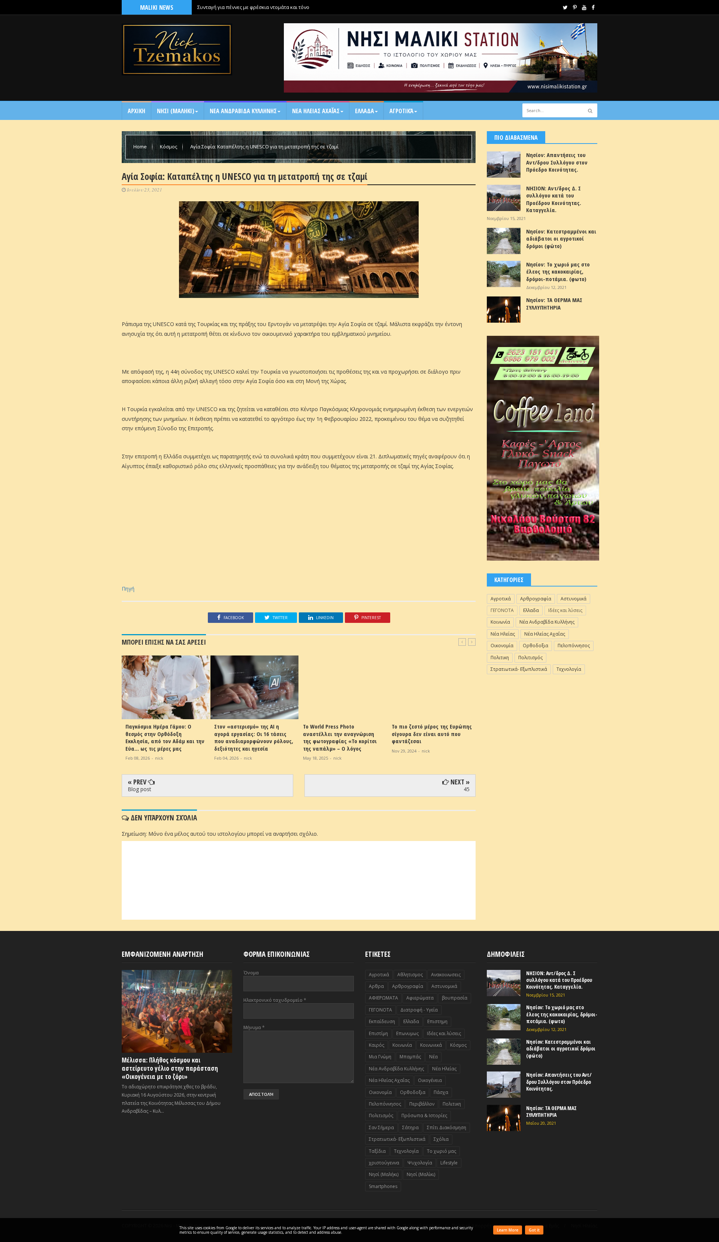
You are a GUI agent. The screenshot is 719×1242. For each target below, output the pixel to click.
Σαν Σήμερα (381, 1127)
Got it (534, 1230)
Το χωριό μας (441, 1151)
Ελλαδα (364, 111)
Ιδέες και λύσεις (565, 610)
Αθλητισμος (410, 974)
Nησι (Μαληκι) (175, 111)
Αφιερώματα (420, 998)
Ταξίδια (377, 1151)
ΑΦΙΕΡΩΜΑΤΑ (383, 998)
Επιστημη (437, 1021)
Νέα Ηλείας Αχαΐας (544, 634)
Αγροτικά (401, 111)
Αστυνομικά (573, 599)
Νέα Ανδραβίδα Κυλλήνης (546, 622)
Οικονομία (502, 645)
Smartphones (383, 1186)
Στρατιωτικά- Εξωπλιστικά (519, 669)
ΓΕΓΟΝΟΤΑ (502, 610)
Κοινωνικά (431, 1045)
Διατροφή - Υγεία (419, 1010)
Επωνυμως (407, 1033)
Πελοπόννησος (574, 645)
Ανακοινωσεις (446, 974)
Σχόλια (441, 1139)
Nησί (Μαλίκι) (421, 1174)
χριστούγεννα (384, 1163)
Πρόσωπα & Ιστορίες (424, 1115)
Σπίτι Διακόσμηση (446, 1127)
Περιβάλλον (421, 1104)
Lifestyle (449, 1163)
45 (467, 789)
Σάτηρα (410, 1127)
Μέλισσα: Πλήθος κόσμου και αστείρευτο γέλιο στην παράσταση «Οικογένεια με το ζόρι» (170, 1068)
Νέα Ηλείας (503, 634)
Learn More (507, 1230)
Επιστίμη (378, 1033)
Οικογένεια (430, 1080)
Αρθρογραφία (535, 599)
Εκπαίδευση (382, 1021)
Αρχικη (136, 111)
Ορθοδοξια (535, 645)
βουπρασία (454, 998)
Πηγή (128, 588)
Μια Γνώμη (380, 1056)
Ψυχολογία (419, 1163)
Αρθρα (376, 986)
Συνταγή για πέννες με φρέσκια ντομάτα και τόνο (253, 7)
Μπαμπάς (410, 1056)
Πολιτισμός (530, 657)
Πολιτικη (500, 657)
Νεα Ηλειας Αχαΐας (316, 111)
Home (140, 146)
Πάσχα (441, 1092)
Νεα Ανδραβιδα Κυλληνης (243, 111)
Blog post (139, 789)
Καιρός (376, 1045)
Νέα (433, 1056)
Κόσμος (169, 146)
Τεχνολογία (568, 669)
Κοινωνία (500, 622)
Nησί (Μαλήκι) (383, 1174)
